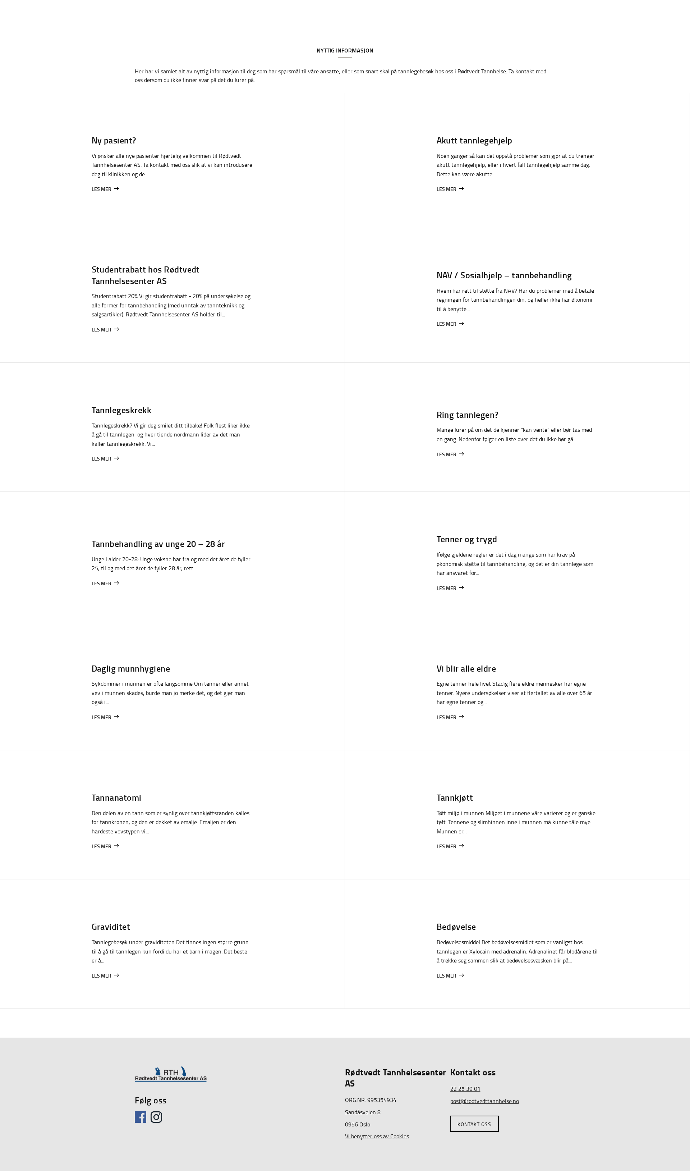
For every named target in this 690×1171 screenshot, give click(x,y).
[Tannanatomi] (172, 814)
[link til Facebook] (142, 1121)
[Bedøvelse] (517, 943)
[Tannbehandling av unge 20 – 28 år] (172, 556)
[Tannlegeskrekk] (172, 427)
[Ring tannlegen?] (517, 427)
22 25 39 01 (465, 1089)
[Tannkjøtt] (517, 814)
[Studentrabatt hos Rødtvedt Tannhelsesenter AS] (172, 292)
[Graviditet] (172, 943)
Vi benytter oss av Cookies (377, 1136)
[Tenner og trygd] (517, 556)
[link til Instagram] (158, 1121)
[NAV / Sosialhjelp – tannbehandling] (517, 292)
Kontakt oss (474, 1124)
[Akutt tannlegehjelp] (517, 157)
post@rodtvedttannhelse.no (484, 1101)
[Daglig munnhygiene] (172, 685)
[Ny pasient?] (172, 157)
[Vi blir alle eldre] (517, 685)
